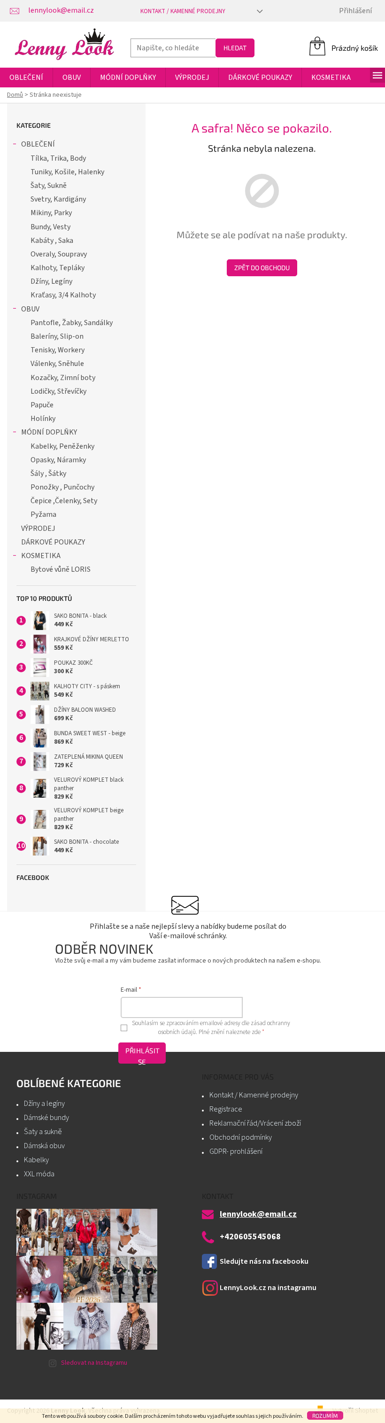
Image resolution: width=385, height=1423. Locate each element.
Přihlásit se (142, 1055)
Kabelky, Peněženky (62, 446)
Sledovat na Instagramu (94, 1363)
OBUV (30, 309)
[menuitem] (26, 77)
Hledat (234, 48)
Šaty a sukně (43, 1132)
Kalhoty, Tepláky (58, 268)
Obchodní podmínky (240, 1137)
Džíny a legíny (44, 1103)
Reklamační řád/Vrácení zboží (255, 1123)
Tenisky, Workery (58, 350)
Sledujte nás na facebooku (264, 1261)
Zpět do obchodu (262, 268)
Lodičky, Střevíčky (58, 391)
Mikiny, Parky (51, 213)
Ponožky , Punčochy (62, 487)
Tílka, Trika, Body (58, 158)
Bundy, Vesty (50, 227)
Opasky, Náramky (58, 460)
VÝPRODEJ (38, 528)
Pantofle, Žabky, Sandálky (72, 323)
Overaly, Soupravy (59, 254)
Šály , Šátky (48, 473)
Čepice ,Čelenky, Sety (64, 501)
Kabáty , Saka (52, 240)
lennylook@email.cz (258, 1214)
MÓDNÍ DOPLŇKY (49, 432)
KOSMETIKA (41, 556)
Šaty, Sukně (49, 185)
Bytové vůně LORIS (61, 569)
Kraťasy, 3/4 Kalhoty (63, 295)
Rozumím (325, 1415)
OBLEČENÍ (38, 144)
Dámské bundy (46, 1117)
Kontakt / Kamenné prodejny (182, 11)
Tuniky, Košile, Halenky (67, 172)
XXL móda (39, 1174)
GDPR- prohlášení (235, 1151)
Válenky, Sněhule (57, 363)
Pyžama (43, 514)
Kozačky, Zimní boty (63, 378)
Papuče (42, 405)
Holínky (43, 418)
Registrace (225, 1109)
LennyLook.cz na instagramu (268, 1288)
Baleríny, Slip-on (57, 336)
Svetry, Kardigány (58, 199)
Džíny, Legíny (51, 281)
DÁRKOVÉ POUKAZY (53, 542)
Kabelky (36, 1160)
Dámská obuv (44, 1146)
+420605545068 (250, 1237)
